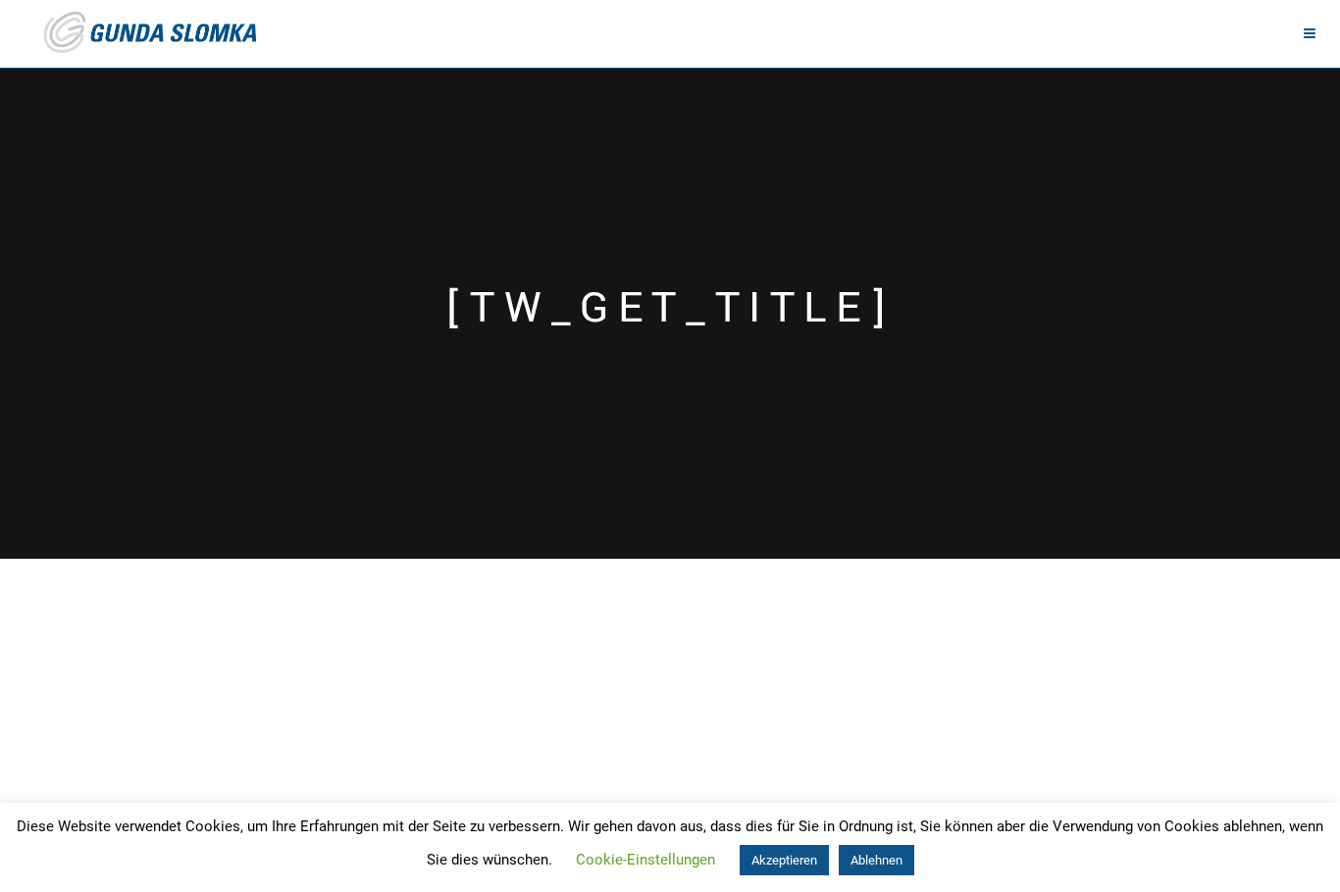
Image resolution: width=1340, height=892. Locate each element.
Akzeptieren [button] (784, 860)
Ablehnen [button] (876, 860)
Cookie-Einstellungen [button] (645, 859)
